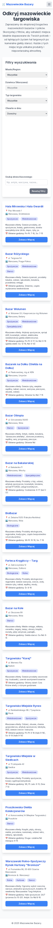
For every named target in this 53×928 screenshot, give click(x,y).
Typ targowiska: (13, 95)
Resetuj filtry (38, 191)
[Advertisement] (26, 145)
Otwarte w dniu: (13, 108)
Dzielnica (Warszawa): (16, 82)
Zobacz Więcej (27, 239)
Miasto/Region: (13, 69)
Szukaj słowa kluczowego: (18, 176)
